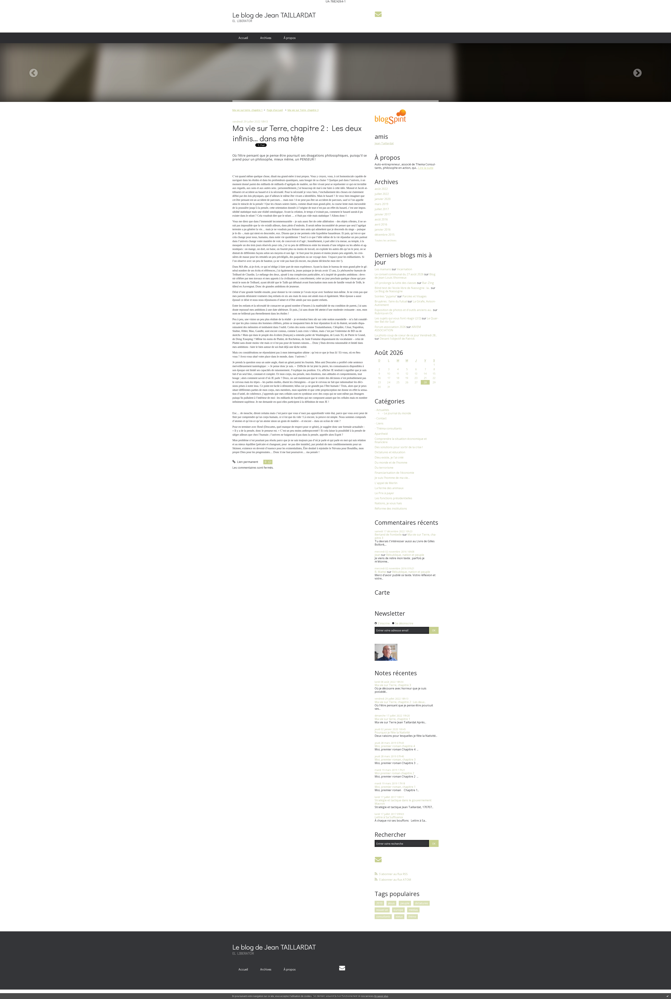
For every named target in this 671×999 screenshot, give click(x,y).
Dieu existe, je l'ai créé (389, 457)
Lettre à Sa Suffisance (389, 817)
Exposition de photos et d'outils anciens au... (403, 310)
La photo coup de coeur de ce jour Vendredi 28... (406, 335)
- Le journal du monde (396, 413)
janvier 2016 (383, 229)
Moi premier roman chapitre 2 (394, 773)
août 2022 (381, 189)
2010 (379, 903)
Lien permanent (247, 462)
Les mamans (383, 269)
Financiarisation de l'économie (394, 472)
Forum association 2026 (390, 327)
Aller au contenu (12, 6)
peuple (404, 903)
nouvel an (382, 910)
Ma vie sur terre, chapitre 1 (247, 110)
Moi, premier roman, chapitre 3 (395, 759)
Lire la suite (425, 168)
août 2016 (381, 219)
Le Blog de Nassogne (389, 291)
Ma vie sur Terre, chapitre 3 (303, 110)
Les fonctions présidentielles (393, 498)
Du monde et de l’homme (391, 462)
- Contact (381, 418)
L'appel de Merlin (386, 483)
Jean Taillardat (384, 143)
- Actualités (382, 410)
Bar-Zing (428, 283)
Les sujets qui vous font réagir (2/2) (398, 318)
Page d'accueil (275, 110)
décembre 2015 (385, 234)
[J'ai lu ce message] (667, 996)
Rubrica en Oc (384, 313)
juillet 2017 (382, 209)
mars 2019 (381, 204)
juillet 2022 (382, 194)
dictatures (421, 903)
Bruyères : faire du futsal (391, 301)
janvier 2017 (383, 214)
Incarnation (404, 269)
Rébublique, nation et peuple (405, 555)
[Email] (378, 14)
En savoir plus (381, 996)
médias (413, 910)
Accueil (243, 38)
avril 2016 (381, 224)
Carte (382, 592)
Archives (265, 38)
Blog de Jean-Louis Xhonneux (405, 276)
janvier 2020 (383, 199)
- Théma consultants (388, 428)
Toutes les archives (385, 240)
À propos (290, 38)
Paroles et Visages (414, 296)
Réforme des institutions (391, 508)
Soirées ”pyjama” (386, 296)
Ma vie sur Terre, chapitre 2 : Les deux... (400, 702)
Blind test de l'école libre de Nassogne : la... (402, 288)
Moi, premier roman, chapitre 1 (395, 787)
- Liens (379, 423)
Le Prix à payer (384, 493)
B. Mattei (380, 572)
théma (412, 916)
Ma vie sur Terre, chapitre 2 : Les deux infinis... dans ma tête (297, 133)
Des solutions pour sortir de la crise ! (399, 447)
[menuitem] (243, 38)
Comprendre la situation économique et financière (401, 440)
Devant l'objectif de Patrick (397, 339)
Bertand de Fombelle (388, 534)
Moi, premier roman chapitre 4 (395, 746)
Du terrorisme (384, 467)
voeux (399, 916)
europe (398, 910)
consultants (383, 916)
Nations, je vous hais (388, 503)
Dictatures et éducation (390, 452)
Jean (377, 555)
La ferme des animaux (389, 488)
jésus (391, 903)
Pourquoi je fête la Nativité (392, 732)
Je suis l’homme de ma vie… (392, 477)
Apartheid (381, 433)
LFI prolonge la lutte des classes (395, 283)
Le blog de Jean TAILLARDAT (274, 14)
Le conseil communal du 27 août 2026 (399, 274)
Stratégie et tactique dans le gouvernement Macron (403, 801)
